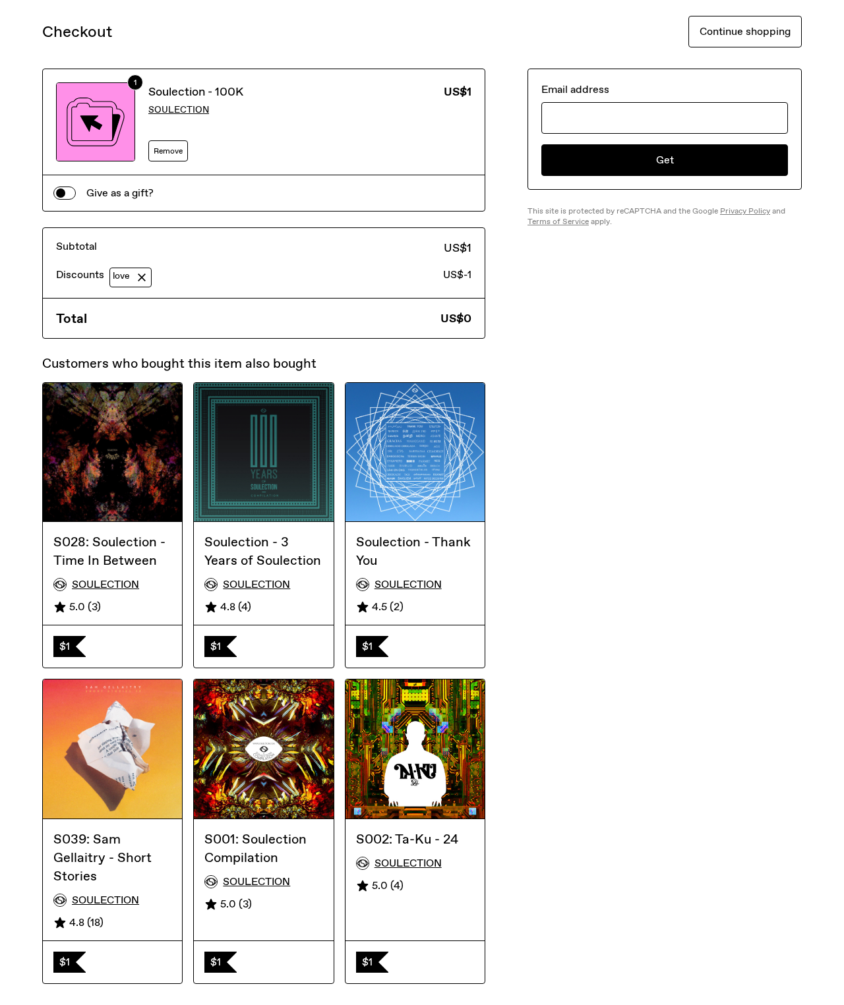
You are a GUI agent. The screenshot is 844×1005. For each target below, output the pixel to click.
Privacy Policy (745, 210)
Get (665, 160)
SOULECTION (178, 109)
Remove (168, 151)
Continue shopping (745, 31)
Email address (575, 89)
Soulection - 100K (195, 91)
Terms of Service (558, 221)
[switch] (64, 193)
